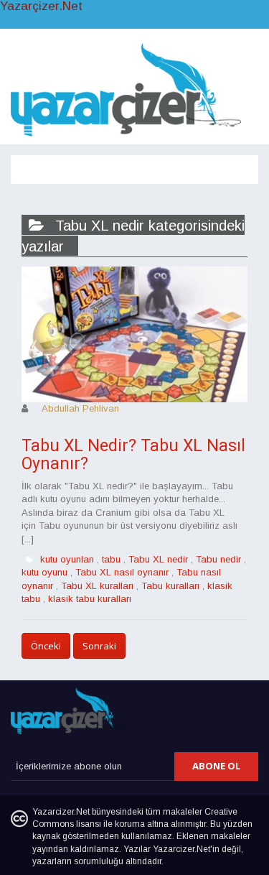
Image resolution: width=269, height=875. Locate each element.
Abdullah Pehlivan (80, 408)
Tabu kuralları (170, 585)
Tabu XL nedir (158, 559)
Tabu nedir (218, 559)
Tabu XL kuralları (97, 585)
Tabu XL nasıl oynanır (122, 572)
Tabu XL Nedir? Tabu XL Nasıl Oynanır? (133, 454)
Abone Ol (216, 765)
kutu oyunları (67, 559)
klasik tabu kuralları (89, 598)
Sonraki (99, 645)
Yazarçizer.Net (41, 6)
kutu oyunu (44, 572)
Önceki (46, 645)
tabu (111, 559)
